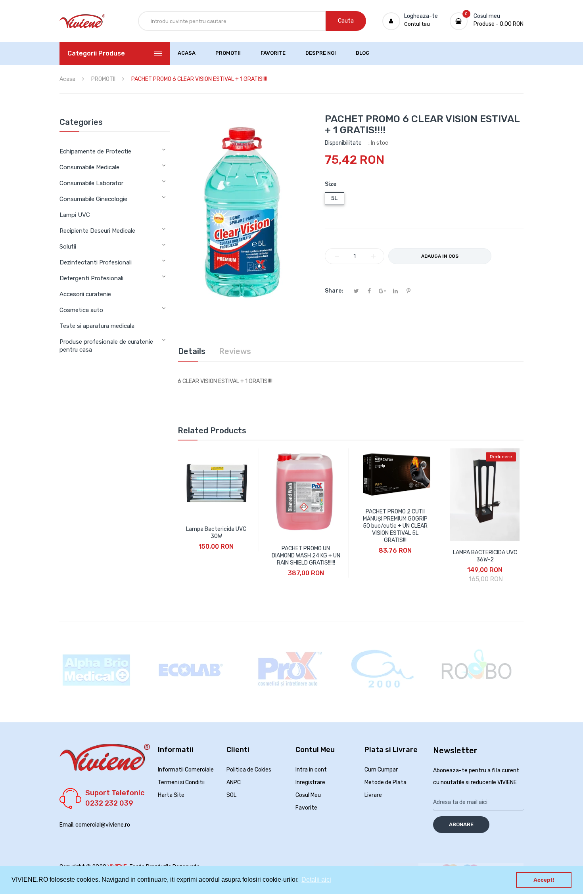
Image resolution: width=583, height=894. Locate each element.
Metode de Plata (385, 782)
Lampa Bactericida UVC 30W (216, 533)
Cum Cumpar (381, 769)
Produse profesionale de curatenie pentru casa (106, 345)
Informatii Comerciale (186, 769)
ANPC (233, 782)
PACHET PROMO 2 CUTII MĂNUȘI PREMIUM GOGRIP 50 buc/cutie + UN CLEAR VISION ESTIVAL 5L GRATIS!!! (395, 526)
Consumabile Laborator (91, 183)
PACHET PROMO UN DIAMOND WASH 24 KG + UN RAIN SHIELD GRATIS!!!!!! (306, 555)
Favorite (306, 807)
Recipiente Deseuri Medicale (97, 230)
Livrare (373, 795)
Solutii (67, 246)
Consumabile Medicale (89, 167)
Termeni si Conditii (181, 782)
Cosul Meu (308, 795)
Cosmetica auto (81, 310)
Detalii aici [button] (316, 879)
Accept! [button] (543, 880)
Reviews (235, 351)
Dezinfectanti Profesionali (95, 262)
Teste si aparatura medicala (96, 325)
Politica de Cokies (248, 769)
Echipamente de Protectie (95, 151)
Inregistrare (310, 782)
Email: (67, 824)
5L (334, 198)
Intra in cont (311, 769)
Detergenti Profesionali (91, 278)
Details (191, 351)
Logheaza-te (421, 16)
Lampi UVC (74, 214)
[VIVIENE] (82, 21)
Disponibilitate (343, 143)
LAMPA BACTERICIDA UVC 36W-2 (485, 556)
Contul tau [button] (417, 24)
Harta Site (171, 795)
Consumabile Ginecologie (93, 199)
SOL (231, 795)
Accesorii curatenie (85, 294)
